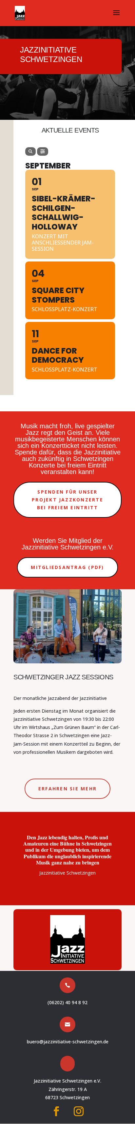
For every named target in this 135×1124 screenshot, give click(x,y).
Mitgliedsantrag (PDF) (67, 567)
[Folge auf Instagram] (78, 1111)
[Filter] (42, 151)
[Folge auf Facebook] (56, 1111)
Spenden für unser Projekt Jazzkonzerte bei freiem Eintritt (67, 500)
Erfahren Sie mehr (67, 788)
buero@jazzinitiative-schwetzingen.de (67, 1041)
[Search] (30, 151)
